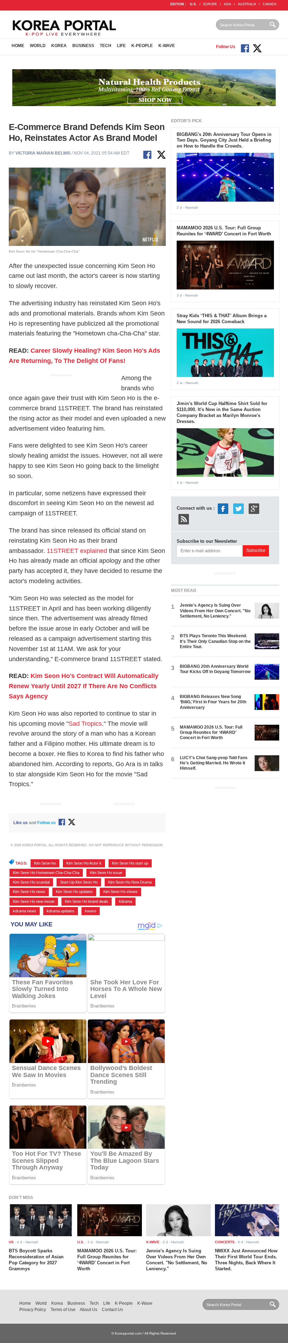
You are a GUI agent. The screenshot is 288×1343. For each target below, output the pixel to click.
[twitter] (238, 508)
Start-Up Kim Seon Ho (79, 882)
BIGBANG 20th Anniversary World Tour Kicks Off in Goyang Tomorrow (215, 669)
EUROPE (210, 4)
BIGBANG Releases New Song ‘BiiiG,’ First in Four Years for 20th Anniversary (213, 702)
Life (121, 45)
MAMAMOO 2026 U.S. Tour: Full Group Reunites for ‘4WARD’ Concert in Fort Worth (224, 230)
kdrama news (24, 911)
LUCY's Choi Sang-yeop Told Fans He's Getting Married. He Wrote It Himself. (214, 763)
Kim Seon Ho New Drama (130, 882)
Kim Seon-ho (45, 863)
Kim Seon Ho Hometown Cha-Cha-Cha (46, 873)
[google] (254, 508)
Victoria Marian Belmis (43, 153)
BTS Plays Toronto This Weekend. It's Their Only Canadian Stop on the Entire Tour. (215, 641)
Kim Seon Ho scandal (31, 882)
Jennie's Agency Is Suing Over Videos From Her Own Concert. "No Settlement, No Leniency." (215, 611)
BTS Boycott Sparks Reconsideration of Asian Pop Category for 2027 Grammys (36, 1259)
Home (18, 45)
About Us (88, 1309)
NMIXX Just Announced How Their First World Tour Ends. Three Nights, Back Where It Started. (246, 1259)
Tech (105, 45)
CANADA (269, 4)
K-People (142, 45)
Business (83, 45)
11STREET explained (77, 550)
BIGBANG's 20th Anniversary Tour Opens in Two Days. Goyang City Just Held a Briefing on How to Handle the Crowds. (224, 140)
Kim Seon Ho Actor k (84, 863)
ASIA (227, 4)
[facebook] (223, 508)
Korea (59, 45)
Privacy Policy (32, 1309)
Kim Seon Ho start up (130, 863)
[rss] (184, 518)
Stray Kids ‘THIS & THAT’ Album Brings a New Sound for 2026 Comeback (222, 318)
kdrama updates (60, 911)
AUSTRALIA (247, 4)
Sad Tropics (85, 723)
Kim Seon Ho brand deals (86, 901)
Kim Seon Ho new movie (33, 901)
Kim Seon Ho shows (120, 891)
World (38, 45)
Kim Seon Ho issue (106, 873)
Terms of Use (63, 1309)
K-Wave (166, 45)
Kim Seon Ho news (29, 891)
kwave (90, 911)
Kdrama (125, 901)
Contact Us (112, 1309)
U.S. (193, 4)
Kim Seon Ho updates (74, 891)
